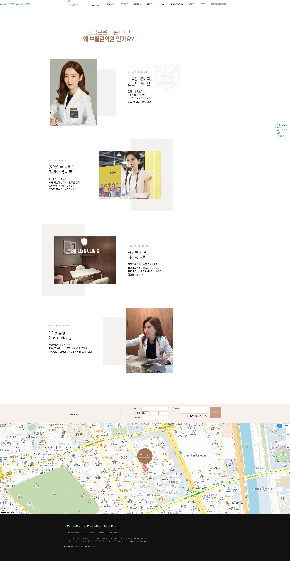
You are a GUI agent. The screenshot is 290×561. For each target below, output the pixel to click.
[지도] (279, 426)
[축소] (288, 447)
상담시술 (137, 418)
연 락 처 (137, 413)
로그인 (109, 533)
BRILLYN (111, 4)
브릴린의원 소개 (73, 533)
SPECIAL (124, 4)
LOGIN (222, 4)
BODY (191, 4)
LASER (161, 4)
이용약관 (101, 533)
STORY (202, 4)
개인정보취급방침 (88, 533)
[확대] (288, 430)
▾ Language (95, 5)
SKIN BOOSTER (176, 4)
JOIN (214, 4)
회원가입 (117, 533)
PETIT (149, 4)
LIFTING (137, 4)
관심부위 (176, 408)
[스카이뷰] (285, 426)
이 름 (137, 409)
